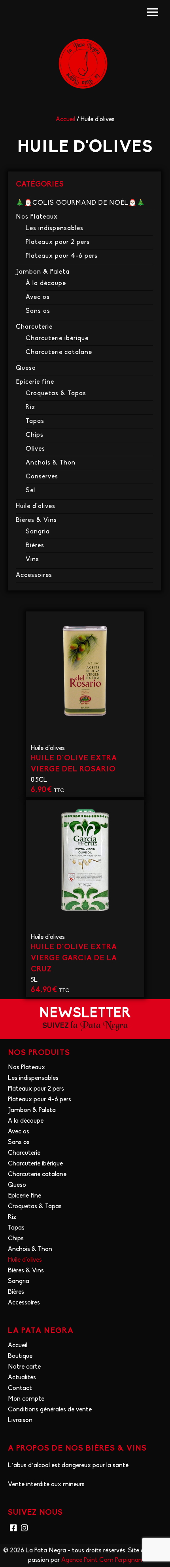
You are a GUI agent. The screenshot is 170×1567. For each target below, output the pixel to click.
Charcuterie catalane (59, 352)
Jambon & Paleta (43, 272)
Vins (32, 559)
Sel (30, 490)
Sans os (38, 311)
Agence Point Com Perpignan (101, 1560)
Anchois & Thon (51, 463)
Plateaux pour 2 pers (58, 242)
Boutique (20, 1356)
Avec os (38, 297)
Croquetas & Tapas (56, 393)
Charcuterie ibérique (57, 338)
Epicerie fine (35, 382)
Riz (30, 407)
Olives (35, 449)
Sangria (38, 532)
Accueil (65, 119)
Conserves (42, 477)
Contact (20, 1388)
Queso (26, 368)
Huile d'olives (35, 506)
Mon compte (26, 1399)
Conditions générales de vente (50, 1410)
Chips (34, 435)
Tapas (35, 421)
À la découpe (46, 283)
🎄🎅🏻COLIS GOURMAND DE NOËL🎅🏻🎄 (80, 203)
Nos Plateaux (37, 217)
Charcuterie (34, 327)
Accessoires (34, 575)
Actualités (22, 1378)
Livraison (20, 1420)
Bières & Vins (36, 520)
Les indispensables (54, 228)
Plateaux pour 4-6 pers (62, 256)
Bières (35, 546)
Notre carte (24, 1367)
